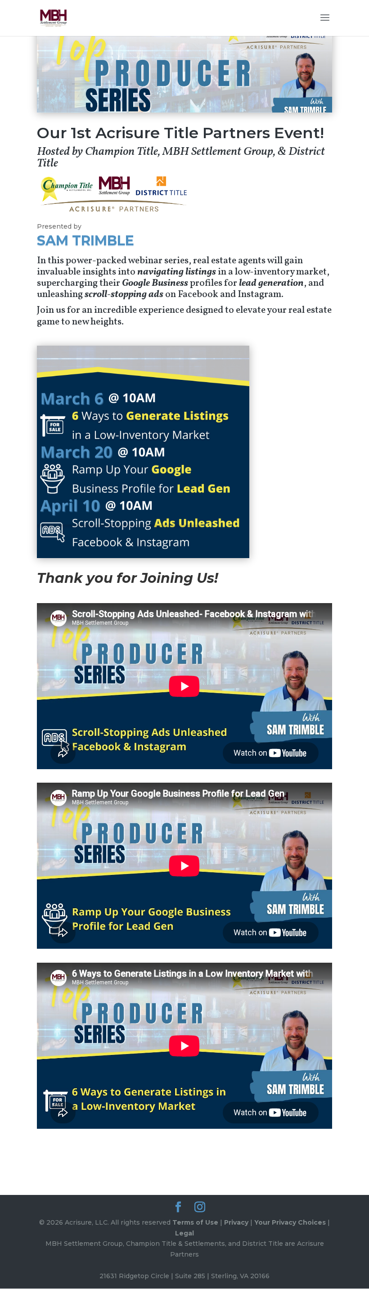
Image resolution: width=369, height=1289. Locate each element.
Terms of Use (195, 1222)
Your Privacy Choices (290, 1222)
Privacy (236, 1222)
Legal (184, 1233)
